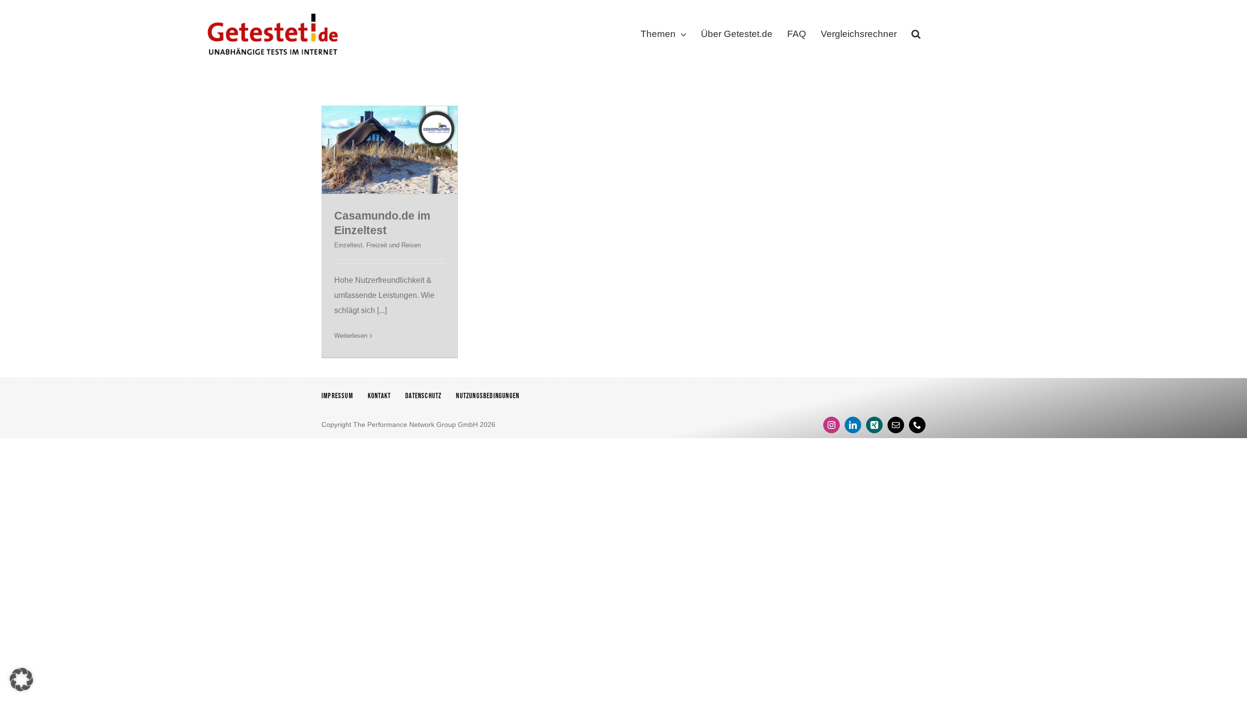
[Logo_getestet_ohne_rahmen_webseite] (271, 11)
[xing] (874, 425)
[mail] (896, 425)
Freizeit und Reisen (393, 245)
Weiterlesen (350, 335)
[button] (916, 36)
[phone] (917, 425)
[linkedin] (853, 425)
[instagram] (831, 425)
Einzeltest (348, 245)
